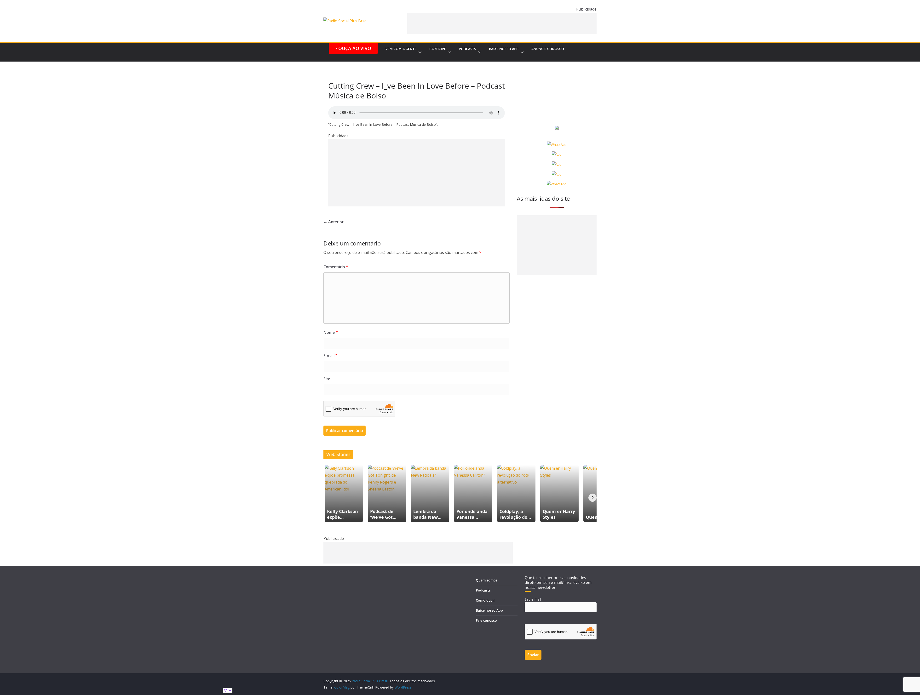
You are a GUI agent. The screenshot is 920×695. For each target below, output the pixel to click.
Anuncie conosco (547, 48)
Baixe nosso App (503, 48)
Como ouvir (485, 600)
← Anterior (333, 221)
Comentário (335, 266)
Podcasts (467, 48)
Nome (330, 332)
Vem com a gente (400, 48)
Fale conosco (486, 620)
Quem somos (486, 580)
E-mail (330, 355)
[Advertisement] (502, 23)
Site (326, 379)
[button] (419, 52)
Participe (437, 48)
